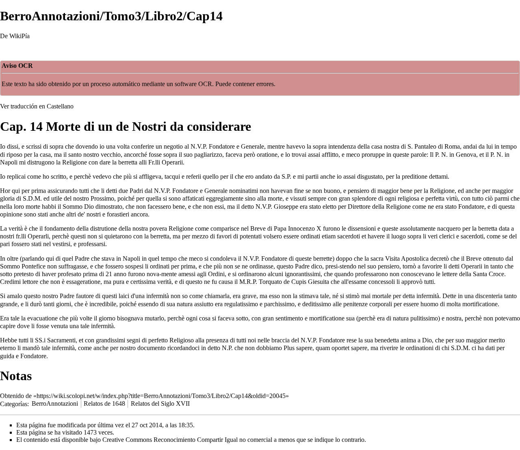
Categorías (13, 403)
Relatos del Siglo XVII (160, 403)
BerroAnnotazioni (55, 403)
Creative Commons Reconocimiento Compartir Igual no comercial (187, 439)
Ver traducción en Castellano (37, 106)
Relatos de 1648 (104, 403)
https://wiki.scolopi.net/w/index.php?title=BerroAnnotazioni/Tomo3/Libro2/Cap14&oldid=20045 (161, 395)
